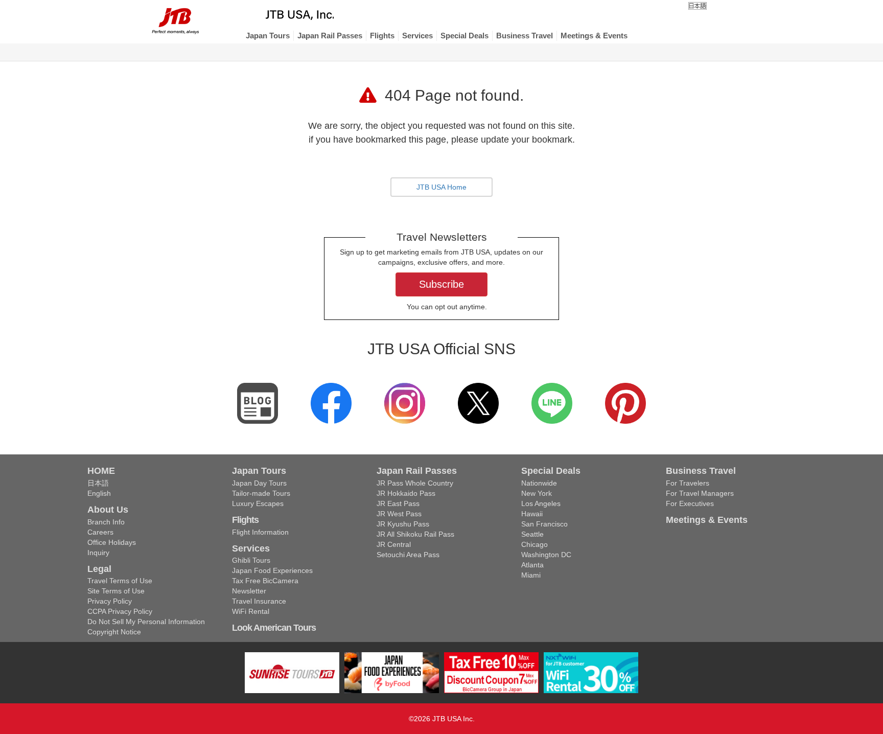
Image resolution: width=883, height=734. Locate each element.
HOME (101, 471)
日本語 (98, 483)
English (99, 493)
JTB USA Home (441, 187)
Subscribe (441, 284)
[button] (268, 36)
